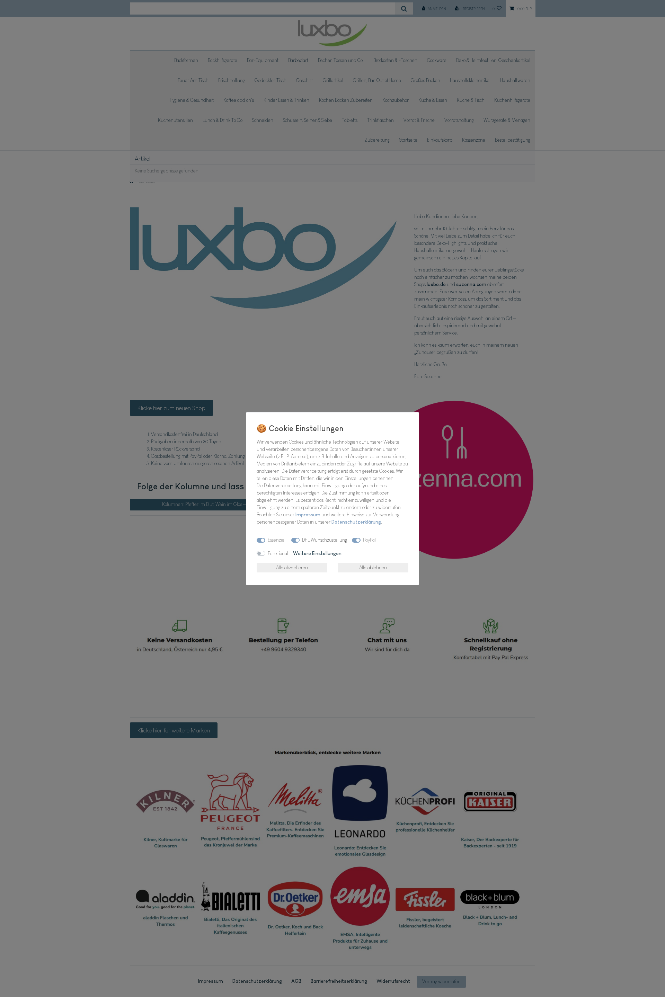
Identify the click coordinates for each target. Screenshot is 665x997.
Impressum (307, 514)
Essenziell (277, 540)
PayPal (369, 540)
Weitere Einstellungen (317, 553)
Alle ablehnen (373, 567)
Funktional (278, 553)
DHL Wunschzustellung (324, 540)
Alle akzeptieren (292, 567)
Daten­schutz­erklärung (356, 522)
